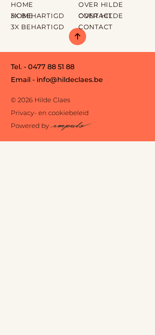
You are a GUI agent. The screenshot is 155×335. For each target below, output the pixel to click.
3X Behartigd (37, 27)
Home (22, 16)
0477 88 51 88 (51, 67)
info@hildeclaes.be (70, 80)
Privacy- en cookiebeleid (50, 113)
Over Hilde (100, 16)
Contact (95, 27)
